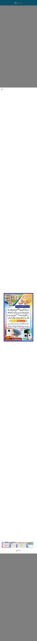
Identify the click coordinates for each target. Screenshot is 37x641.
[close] (2, 89)
